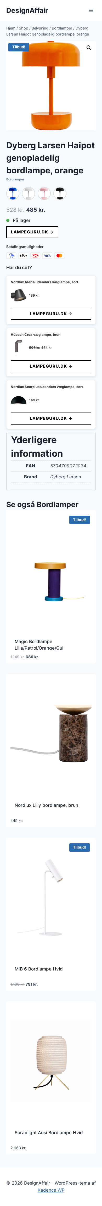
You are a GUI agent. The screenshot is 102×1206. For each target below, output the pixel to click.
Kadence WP (51, 1190)
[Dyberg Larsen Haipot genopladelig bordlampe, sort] (59, 193)
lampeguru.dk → (32, 231)
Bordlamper (15, 179)
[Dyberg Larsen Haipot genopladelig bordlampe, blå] (12, 193)
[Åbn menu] (91, 10)
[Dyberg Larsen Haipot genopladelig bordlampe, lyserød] (44, 193)
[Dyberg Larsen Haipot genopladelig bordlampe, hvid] (28, 193)
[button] (89, 47)
